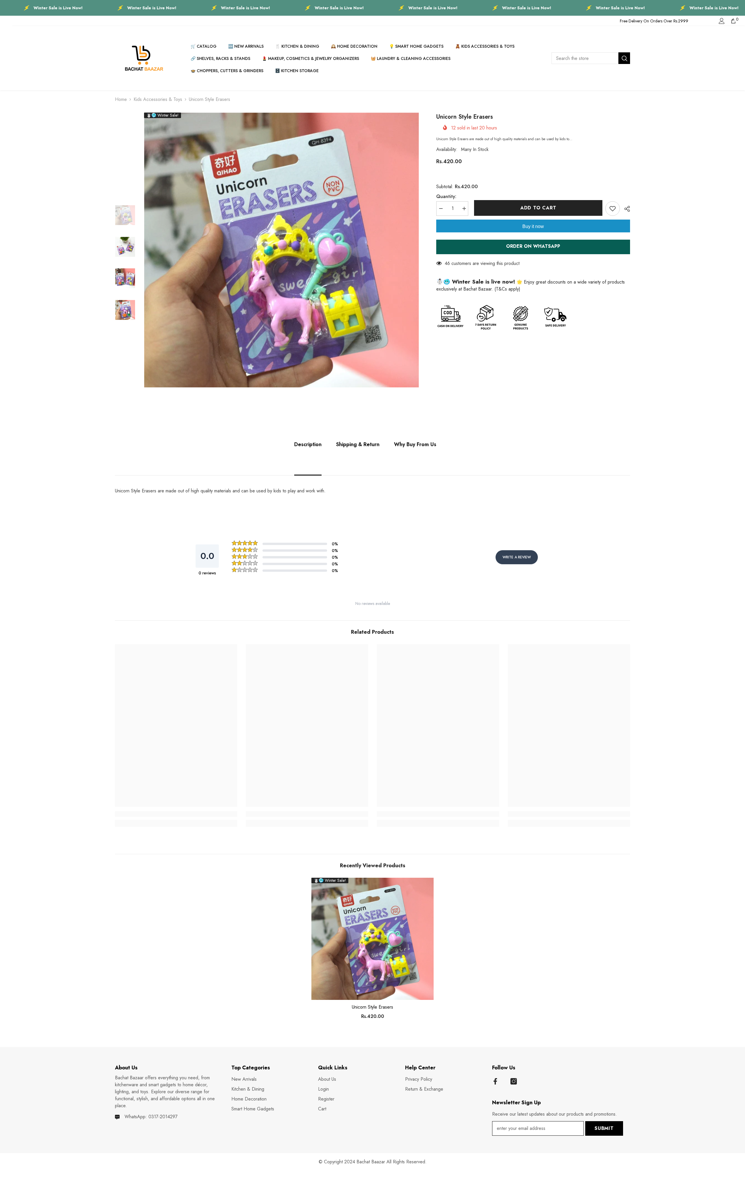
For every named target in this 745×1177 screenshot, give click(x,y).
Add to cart (537, 207)
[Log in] (722, 21)
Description (308, 444)
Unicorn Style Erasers (372, 1007)
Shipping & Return (357, 444)
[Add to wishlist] (612, 208)
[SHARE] (625, 209)
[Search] (590, 58)
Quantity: (446, 196)
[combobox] (584, 58)
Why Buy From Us (415, 444)
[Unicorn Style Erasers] (372, 939)
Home (121, 99)
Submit (604, 1128)
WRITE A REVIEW (517, 557)
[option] (281, 250)
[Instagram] (514, 1081)
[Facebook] (495, 1081)
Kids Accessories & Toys (158, 99)
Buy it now (533, 226)
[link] (176, 814)
